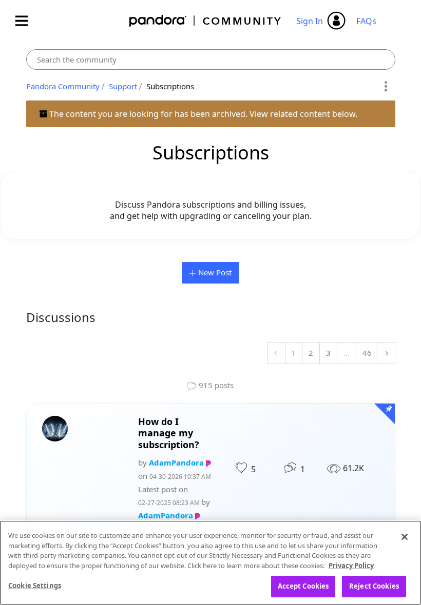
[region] (210, 562)
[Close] (404, 537)
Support (123, 86)
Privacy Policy (351, 565)
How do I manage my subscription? (168, 433)
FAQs (366, 21)
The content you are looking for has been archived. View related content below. (202, 113)
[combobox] (210, 59)
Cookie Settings (34, 585)
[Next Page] (386, 353)
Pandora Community (205, 21)
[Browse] (26, 20)
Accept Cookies (303, 586)
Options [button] (385, 86)
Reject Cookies (374, 586)
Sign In (309, 21)
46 (367, 353)
